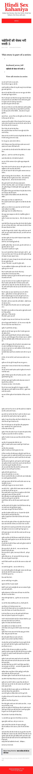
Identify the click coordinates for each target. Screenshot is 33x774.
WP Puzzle (20, 770)
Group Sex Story (9, 758)
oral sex (15, 758)
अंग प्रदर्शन (20, 758)
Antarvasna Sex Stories (15, 47)
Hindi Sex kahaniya (16, 7)
